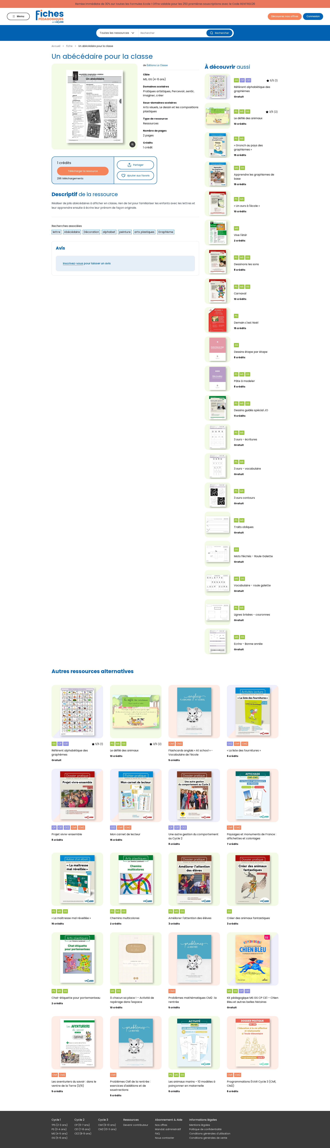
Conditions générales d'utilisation (209, 1133)
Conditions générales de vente (208, 1138)
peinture (125, 232)
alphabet (109, 232)
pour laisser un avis (87, 263)
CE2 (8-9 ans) (82, 1133)
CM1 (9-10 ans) (107, 1125)
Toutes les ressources (114, 33)
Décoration (91, 232)
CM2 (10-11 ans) (107, 1129)
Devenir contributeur (135, 1125)
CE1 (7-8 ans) (82, 1129)
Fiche (69, 46)
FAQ (157, 1133)
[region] (95, 106)
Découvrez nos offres (284, 16)
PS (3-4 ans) (59, 1129)
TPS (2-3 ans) (60, 1125)
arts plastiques (144, 232)
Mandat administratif (168, 1129)
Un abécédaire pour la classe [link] (95, 46)
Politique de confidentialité (205, 1129)
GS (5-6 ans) (59, 1138)
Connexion (313, 16)
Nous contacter (164, 1138)
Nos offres (161, 1125)
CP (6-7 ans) (82, 1125)
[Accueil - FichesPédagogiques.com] (49, 16)
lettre (56, 232)
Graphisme (165, 232)
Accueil (56, 46)
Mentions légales (199, 1125)
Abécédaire (72, 232)
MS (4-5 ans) (59, 1133)
